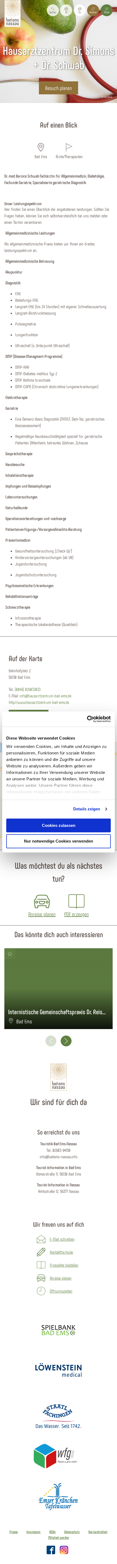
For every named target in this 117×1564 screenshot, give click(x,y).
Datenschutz (72, 1532)
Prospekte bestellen (64, 1264)
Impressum (33, 1532)
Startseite (13, 112)
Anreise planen (61, 1277)
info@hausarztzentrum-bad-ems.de (45, 695)
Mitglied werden (58, 1537)
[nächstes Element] (66, 1041)
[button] (66, 10)
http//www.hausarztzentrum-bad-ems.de (39, 702)
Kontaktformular (61, 1251)
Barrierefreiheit (97, 1532)
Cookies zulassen (58, 825)
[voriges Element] (50, 1041)
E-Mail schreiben (62, 1239)
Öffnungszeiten (61, 1290)
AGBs (52, 1532)
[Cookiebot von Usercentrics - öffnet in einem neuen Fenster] (87, 719)
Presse (14, 1532)
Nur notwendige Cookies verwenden (58, 841)
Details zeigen (86, 809)
